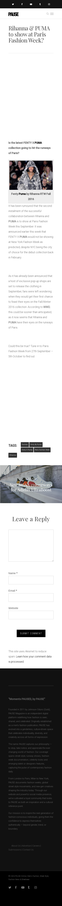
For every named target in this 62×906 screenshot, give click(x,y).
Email (12, 590)
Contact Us (28, 849)
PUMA (38, 142)
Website (13, 608)
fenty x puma (27, 450)
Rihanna (12, 455)
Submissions (14, 849)
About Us (14, 846)
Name (12, 573)
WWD (46, 306)
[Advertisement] (31, 103)
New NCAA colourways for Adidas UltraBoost (31, 484)
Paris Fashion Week (42, 450)
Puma (22, 193)
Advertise (26, 846)
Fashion (25, 444)
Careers (36, 846)
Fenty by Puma (36, 444)
